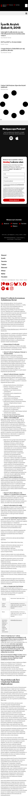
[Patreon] (3, 284)
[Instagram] (12, 288)
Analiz (3, 258)
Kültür (3, 273)
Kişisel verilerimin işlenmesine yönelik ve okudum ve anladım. (13, 185)
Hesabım (4, 277)
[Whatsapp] (12, 284)
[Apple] (17, 138)
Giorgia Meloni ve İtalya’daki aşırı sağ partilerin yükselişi (13, 49)
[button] (26, 2)
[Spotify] (11, 138)
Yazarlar (4, 261)
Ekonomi (4, 267)
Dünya (3, 270)
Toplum (3, 264)
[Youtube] (7, 284)
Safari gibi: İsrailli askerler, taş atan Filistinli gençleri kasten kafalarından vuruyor (13, 33)
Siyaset (3, 255)
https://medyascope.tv (13, 329)
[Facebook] (24, 284)
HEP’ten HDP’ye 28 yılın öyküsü (11, 42)
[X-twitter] (20, 284)
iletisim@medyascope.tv (16, 620)
